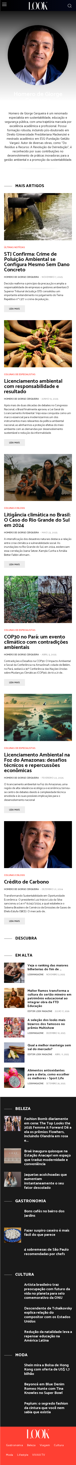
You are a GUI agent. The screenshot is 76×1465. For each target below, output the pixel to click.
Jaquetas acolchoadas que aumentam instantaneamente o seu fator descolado (45, 1181)
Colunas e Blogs (14, 508)
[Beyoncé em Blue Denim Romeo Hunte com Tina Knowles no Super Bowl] (12, 1388)
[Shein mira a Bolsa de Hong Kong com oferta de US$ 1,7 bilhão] (12, 1369)
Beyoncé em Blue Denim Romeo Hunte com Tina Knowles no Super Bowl (44, 1388)
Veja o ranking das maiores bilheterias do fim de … (48, 967)
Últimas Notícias (14, 247)
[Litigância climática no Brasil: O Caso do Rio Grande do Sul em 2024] (38, 477)
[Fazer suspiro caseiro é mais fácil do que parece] (12, 1235)
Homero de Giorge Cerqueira (21, 277)
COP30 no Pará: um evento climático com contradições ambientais (36, 642)
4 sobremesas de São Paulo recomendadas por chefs (46, 1252)
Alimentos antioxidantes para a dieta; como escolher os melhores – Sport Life (48, 1074)
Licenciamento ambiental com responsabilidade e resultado (33, 386)
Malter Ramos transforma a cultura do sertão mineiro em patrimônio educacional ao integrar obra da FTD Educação (49, 998)
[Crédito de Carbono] (38, 844)
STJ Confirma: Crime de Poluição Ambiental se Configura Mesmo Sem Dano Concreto (37, 262)
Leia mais (14, 309)
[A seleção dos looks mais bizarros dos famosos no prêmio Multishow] (14, 1027)
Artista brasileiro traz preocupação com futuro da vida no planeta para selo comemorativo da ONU (47, 1291)
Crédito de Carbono (26, 882)
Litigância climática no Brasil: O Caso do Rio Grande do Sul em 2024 (37, 520)
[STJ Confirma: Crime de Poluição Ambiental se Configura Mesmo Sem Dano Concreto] (38, 216)
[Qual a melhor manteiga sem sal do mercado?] (14, 1053)
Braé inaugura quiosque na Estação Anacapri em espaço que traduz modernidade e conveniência (47, 1157)
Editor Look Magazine (40, 1011)
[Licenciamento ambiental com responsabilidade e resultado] (38, 343)
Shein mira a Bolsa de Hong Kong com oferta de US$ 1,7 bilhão (47, 1369)
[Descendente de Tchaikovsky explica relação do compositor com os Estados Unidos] (12, 1312)
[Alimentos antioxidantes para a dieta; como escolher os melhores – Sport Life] (14, 1078)
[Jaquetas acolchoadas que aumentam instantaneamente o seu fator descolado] (12, 1179)
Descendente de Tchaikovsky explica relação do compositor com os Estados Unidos (48, 1315)
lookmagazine (36, 974)
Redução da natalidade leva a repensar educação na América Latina (48, 1336)
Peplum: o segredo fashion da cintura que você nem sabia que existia (46, 1408)
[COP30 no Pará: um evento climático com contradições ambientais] (38, 599)
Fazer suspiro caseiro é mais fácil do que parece (46, 1233)
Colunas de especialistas (19, 374)
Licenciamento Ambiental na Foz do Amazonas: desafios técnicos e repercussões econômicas (37, 763)
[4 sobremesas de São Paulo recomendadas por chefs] (12, 1254)
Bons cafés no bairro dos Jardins (44, 1213)
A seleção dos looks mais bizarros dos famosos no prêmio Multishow (46, 1023)
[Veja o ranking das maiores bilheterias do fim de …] (14, 973)
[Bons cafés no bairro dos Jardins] (12, 1215)
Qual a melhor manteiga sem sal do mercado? (49, 1047)
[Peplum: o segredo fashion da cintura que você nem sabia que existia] (12, 1408)
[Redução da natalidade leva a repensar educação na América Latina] (12, 1336)
